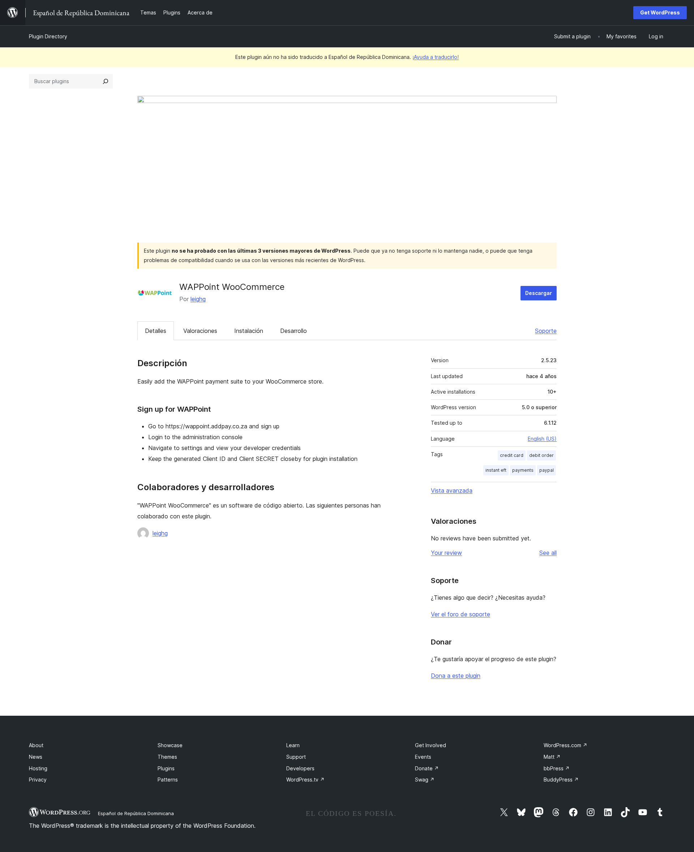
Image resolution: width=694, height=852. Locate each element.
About (36, 745)
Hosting (38, 768)
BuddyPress (561, 779)
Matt (552, 757)
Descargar (538, 293)
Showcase (170, 745)
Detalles (155, 330)
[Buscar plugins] (105, 81)
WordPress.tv (305, 779)
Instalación (248, 330)
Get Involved (430, 745)
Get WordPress (660, 12)
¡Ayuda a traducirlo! (435, 57)
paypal (546, 470)
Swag (424, 779)
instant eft (495, 470)
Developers (300, 768)
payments (523, 470)
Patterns (168, 779)
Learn (293, 745)
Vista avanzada (451, 490)
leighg (198, 299)
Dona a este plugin (455, 675)
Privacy (38, 779)
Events (423, 757)
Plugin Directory (48, 36)
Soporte (546, 330)
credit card (511, 455)
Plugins (166, 768)
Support (296, 757)
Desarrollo (293, 330)
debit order (541, 455)
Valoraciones (200, 330)
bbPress (557, 768)
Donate (427, 768)
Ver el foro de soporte (460, 614)
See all (548, 552)
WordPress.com (565, 745)
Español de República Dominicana (136, 813)
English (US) (542, 439)
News (35, 757)
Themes (167, 757)
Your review (446, 552)
